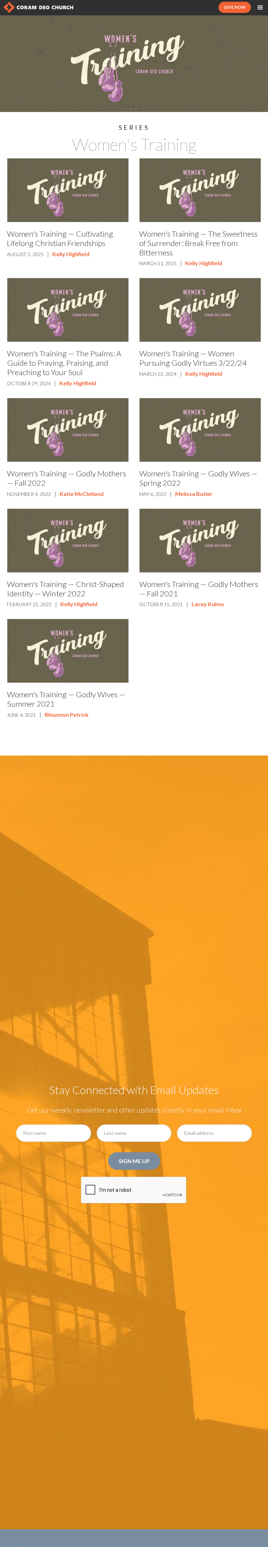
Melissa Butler (194, 493)
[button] (260, 7)
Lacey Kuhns (208, 604)
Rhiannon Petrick (67, 714)
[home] (38, 7)
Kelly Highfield (70, 254)
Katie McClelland (82, 493)
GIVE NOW (235, 7)
